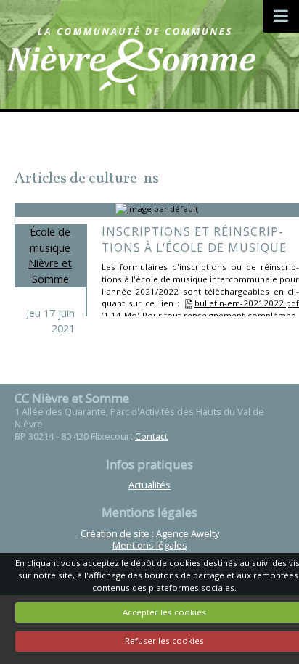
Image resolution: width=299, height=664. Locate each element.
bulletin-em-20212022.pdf (246, 303)
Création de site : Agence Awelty (150, 533)
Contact (151, 436)
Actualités (149, 484)
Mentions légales (149, 545)
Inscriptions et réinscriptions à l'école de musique (194, 239)
